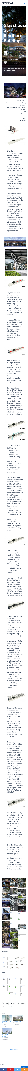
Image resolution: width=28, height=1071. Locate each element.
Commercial (7, 46)
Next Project (14, 1049)
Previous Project (14, 1046)
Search (2, 1064)
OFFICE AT (7, 3)
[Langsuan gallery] (18, 1018)
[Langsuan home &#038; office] (7, 1018)
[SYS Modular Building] (7, 1031)
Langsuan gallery (17, 1021)
